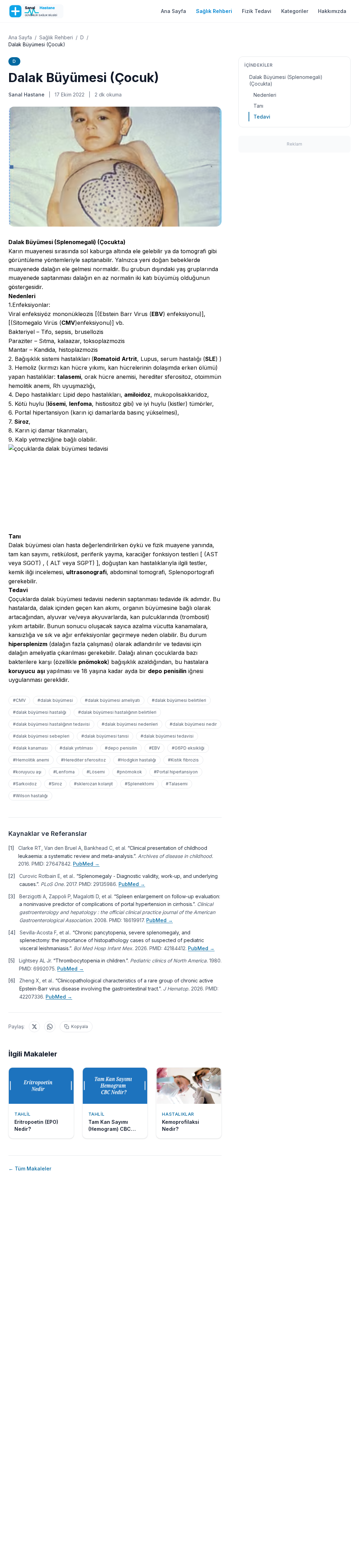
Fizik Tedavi (256, 11)
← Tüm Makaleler (29, 1168)
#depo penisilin (121, 748)
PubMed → (86, 864)
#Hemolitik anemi (31, 760)
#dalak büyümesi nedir (193, 724)
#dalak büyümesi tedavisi (167, 736)
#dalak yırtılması (76, 748)
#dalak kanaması (30, 748)
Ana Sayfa (173, 11)
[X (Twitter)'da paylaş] (34, 1026)
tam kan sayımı (28, 554)
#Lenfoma (64, 771)
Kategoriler (294, 11)
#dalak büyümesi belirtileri (179, 700)
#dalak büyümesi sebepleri (41, 736)
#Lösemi (96, 771)
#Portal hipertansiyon (176, 771)
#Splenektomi (139, 783)
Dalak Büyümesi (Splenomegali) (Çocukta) (286, 80)
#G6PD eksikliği (188, 748)
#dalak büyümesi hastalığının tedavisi (51, 724)
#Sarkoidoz (25, 783)
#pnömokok (129, 771)
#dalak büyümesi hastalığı (39, 712)
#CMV (19, 700)
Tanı (258, 106)
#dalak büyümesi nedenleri (130, 724)
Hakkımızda (332, 11)
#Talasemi (177, 783)
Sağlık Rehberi (214, 11)
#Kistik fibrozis (183, 760)
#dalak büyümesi (55, 700)
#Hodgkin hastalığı (137, 760)
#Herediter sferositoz (83, 760)
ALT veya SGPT (71, 562)
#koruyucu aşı (27, 771)
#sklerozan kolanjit (93, 783)
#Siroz (55, 783)
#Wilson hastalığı (30, 795)
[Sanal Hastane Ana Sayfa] (35, 11)
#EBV (154, 748)
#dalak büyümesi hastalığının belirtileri (117, 712)
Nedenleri (264, 95)
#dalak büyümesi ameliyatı (112, 700)
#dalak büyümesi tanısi (105, 736)
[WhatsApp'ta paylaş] (49, 1026)
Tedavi (261, 117)
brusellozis (89, 331)
